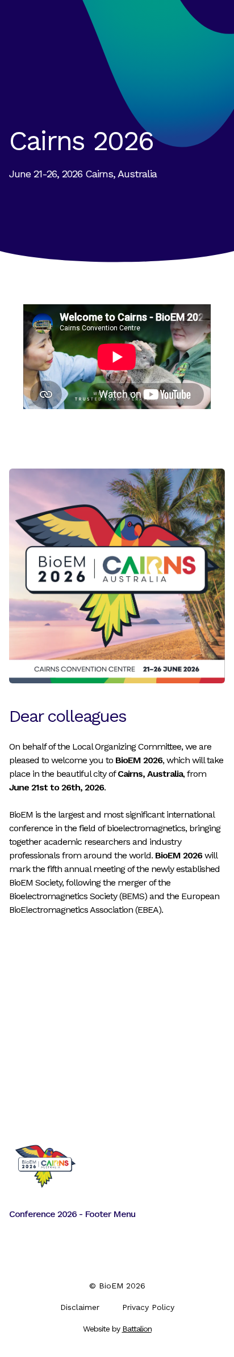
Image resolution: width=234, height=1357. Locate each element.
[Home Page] (45, 1166)
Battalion (137, 1328)
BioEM (111, 1285)
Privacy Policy (148, 1307)
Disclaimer (79, 1307)
